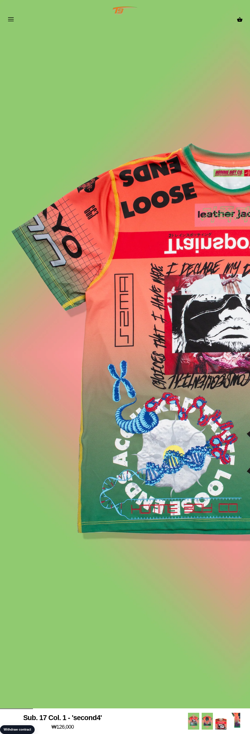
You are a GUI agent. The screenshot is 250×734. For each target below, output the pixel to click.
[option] (193, 721)
